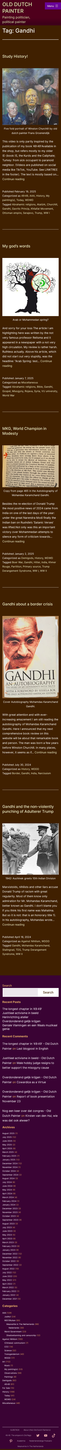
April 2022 (7, 1284)
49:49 (24, 195)
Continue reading (13, 179)
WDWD (29, 200)
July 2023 (7, 1227)
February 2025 (9, 1156)
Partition (16, 566)
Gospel (6, 391)
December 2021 (9, 1299)
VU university (49, 391)
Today (20, 200)
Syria (37, 391)
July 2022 (7, 1272)
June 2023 (7, 1231)
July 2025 (7, 1137)
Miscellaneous (29, 382)
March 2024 (8, 1197)
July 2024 (7, 1182)
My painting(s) (11, 1369)
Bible (40, 386)
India (44, 562)
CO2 (6, 1347)
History (40, 195)
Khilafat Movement (42, 208)
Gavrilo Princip (20, 208)
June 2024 (7, 1186)
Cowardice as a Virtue (31, 1082)
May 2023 (7, 1235)
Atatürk (41, 204)
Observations (10, 1373)
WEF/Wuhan (9, 1320)
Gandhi (6, 208)
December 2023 (10, 1208)
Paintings (8, 1377)
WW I (47, 212)
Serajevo (28, 212)
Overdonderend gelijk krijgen (21, 1021)
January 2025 (8, 1159)
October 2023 (9, 1216)
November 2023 (10, 1212)
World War (8, 395)
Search (7, 985)
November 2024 (10, 1167)
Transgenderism (11, 1354)
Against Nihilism (30, 941)
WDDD (35, 769)
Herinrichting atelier (15, 1017)
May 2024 (7, 1190)
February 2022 (9, 1291)
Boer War (17, 562)
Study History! (15, 56)
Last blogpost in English (32, 1048)
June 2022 (7, 1276)
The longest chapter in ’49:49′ (22, 1009)
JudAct (7, 1316)
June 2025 (7, 1141)
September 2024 (10, 1175)
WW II (43, 570)
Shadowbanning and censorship (21, 1335)
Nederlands (14, 1328)
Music (7, 1365)
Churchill (52, 204)
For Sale (6, 1388)
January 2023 (8, 1250)
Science (8, 1350)
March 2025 (8, 1152)
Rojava (29, 391)
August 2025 (8, 1133)
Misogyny (17, 391)
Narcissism (44, 773)
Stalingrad (8, 949)
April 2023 (7, 1238)
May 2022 (7, 1280)
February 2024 (9, 1201)
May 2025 (7, 1145)
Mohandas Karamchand (35, 945)
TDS (18, 949)
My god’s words (16, 246)
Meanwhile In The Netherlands (20, 1324)
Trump (38, 212)
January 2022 (8, 1295)
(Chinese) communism (14, 1343)
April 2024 (7, 1193)
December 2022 (10, 1254)
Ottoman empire (12, 212)
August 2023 (8, 1223)
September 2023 (10, 1220)
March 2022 (8, 1287)
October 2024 (9, 1171)
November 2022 (10, 1257)
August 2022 (8, 1269)
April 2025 (7, 1148)
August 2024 (8, 1178)
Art (3, 1361)
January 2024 (8, 1205)
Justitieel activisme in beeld (20, 1013)
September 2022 (10, 1265)
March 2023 (8, 1242)
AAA (32, 195)
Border (16, 773)
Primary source (32, 566)
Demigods (27, 558)
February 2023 (9, 1246)
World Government (13, 1331)
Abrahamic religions (24, 204)
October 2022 (9, 1261)
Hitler (37, 562)
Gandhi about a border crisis (27, 604)
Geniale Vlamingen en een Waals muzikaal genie (29, 1027)
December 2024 (10, 1163)
